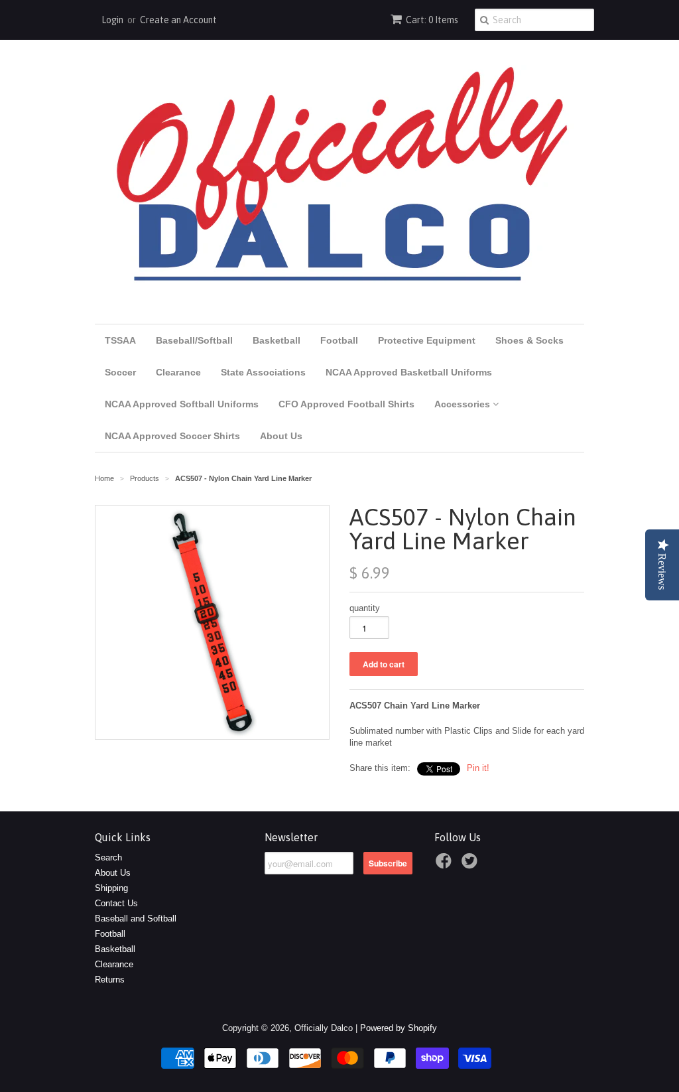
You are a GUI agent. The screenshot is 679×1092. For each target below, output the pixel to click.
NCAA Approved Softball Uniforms (182, 404)
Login (112, 20)
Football (339, 340)
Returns (110, 980)
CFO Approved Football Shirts (346, 404)
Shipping (111, 888)
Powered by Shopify (398, 1028)
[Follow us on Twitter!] (471, 865)
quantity (364, 608)
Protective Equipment (426, 340)
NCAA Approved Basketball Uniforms (409, 372)
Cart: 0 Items (432, 20)
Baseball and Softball (135, 918)
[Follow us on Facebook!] (446, 865)
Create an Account (178, 20)
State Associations (263, 372)
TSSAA (120, 340)
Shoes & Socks (529, 340)
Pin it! (478, 768)
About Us (281, 436)
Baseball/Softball (194, 340)
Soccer (120, 372)
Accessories (463, 404)
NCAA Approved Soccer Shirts (172, 436)
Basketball (276, 340)
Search (108, 857)
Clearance (178, 372)
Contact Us (116, 903)
